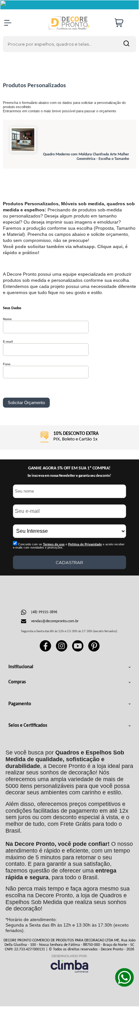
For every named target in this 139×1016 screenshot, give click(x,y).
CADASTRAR (69, 562)
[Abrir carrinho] (124, 22)
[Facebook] (45, 650)
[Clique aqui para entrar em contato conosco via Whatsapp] (124, 977)
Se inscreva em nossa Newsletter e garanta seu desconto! (69, 476)
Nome (7, 319)
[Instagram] (61, 650)
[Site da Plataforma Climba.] (69, 963)
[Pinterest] (94, 650)
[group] (69, 437)
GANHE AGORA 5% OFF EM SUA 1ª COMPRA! (69, 468)
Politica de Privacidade (85, 544)
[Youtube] (77, 650)
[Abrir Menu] (8, 23)
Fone (7, 364)
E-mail (8, 341)
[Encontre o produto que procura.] (126, 44)
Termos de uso (54, 544)
